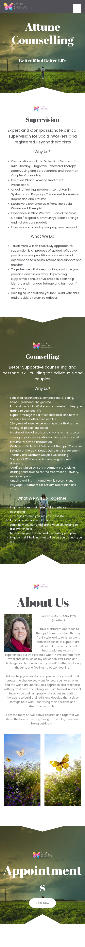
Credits (72, 931)
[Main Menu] (77, 8)
